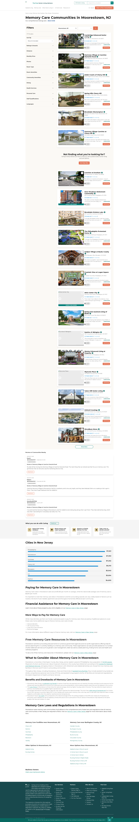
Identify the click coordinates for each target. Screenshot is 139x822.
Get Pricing (106, 47)
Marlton (27, 729)
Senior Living (28, 13)
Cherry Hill (28, 726)
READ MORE (51, 21)
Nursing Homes (29, 752)
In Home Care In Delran (77, 755)
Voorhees (28, 732)
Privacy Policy (60, 804)
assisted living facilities (80, 671)
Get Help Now (84, 163)
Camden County (75, 726)
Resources (59, 796)
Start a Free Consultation (104, 8)
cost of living (33, 687)
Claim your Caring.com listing (35, 772)
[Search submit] (95, 28)
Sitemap (58, 800)
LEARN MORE (107, 44)
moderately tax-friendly (50, 683)
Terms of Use (39, 809)
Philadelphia (29, 735)
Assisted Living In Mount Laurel (79, 749)
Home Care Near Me (107, 800)
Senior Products (60, 798)
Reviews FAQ (90, 800)
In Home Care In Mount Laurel (79, 752)
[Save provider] (82, 35)
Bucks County (74, 735)
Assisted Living (29, 749)
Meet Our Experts (92, 790)
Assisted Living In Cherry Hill (78, 763)
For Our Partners (76, 798)
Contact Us (90, 804)
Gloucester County (75, 737)
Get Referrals (75, 796)
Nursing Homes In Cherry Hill (78, 760)
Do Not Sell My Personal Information (60, 808)
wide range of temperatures (97, 690)
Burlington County (75, 729)
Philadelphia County (76, 732)
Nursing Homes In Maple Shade (79, 758)
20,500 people (107, 662)
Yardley (27, 740)
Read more (30, 471)
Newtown (28, 737)
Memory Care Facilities (38, 13)
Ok (109, 820)
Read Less (53, 523)
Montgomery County (76, 740)
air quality (41, 695)
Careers (89, 802)
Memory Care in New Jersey (75, 608)
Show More (84, 446)
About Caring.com (92, 788)
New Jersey (48, 13)
